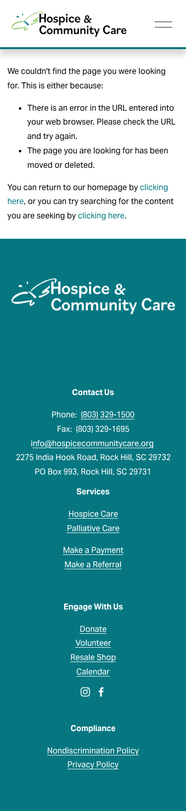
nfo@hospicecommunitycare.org (93, 443)
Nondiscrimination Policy (93, 750)
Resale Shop (93, 657)
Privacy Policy (93, 764)
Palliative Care (93, 528)
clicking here (101, 215)
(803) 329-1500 (107, 414)
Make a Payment (93, 550)
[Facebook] (101, 692)
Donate (93, 629)
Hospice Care (93, 514)
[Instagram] (85, 692)
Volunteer (93, 643)
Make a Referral (93, 564)
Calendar (93, 672)
